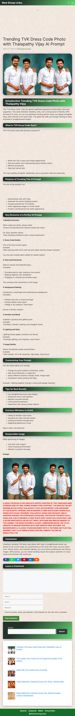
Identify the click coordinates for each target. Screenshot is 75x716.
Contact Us (32, 711)
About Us (23, 711)
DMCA (40, 711)
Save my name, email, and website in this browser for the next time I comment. (36, 612)
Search (10, 628)
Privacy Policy (50, 711)
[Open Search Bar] (69, 2)
